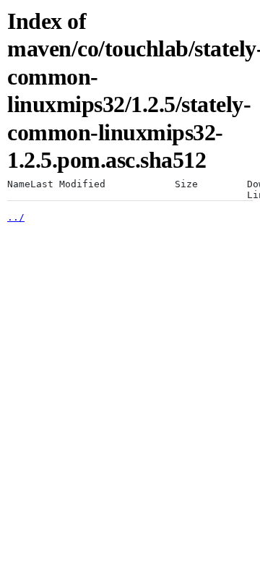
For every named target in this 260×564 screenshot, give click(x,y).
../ (16, 217)
